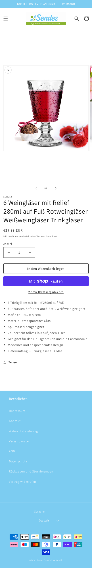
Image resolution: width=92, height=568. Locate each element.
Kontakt (15, 421)
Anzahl (7, 244)
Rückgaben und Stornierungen (31, 471)
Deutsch (44, 520)
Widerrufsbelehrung (23, 431)
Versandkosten (20, 441)
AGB (12, 451)
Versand (19, 236)
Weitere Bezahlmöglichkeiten (46, 292)
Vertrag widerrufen (22, 482)
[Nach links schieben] (36, 188)
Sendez (40, 560)
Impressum (17, 411)
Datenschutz (18, 461)
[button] (5, 18)
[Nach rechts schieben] (56, 188)
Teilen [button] (12, 362)
